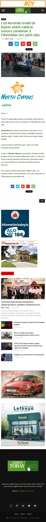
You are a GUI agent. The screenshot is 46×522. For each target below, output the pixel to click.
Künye (16, 514)
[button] (43, 10)
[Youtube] (35, 506)
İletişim (29, 514)
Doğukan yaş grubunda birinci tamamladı (29, 355)
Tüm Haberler (13, 16)
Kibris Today (9, 39)
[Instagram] (17, 506)
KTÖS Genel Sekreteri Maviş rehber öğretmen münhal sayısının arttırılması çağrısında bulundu (28, 346)
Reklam (22, 514)
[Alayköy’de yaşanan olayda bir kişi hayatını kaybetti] (6, 325)
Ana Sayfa (4, 16)
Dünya (22, 16)
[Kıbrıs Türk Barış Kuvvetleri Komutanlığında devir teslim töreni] (6, 335)
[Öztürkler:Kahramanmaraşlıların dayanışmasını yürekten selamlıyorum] (23, 288)
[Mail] (23, 506)
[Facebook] (11, 506)
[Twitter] (29, 506)
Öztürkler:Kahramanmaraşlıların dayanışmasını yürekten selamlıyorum (20, 303)
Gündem (4, 298)
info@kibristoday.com (26, 491)
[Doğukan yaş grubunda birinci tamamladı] (6, 357)
